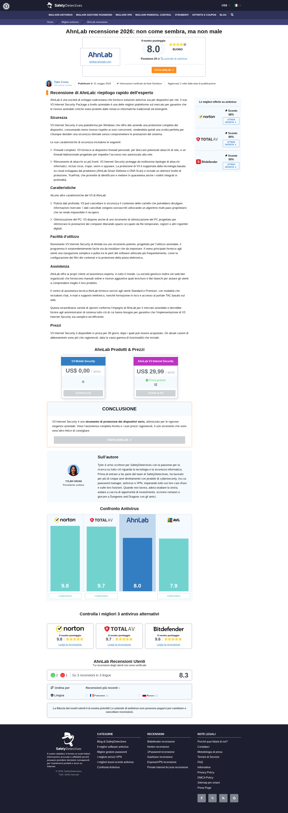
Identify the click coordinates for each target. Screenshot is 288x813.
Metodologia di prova (210, 752)
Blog (223, 14)
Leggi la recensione (70, 644)
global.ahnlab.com (100, 61)
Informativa (204, 767)
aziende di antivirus (175, 58)
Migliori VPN (124, 14)
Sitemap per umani (209, 782)
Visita (118, 440)
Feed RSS (223, 798)
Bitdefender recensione (161, 741)
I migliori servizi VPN (109, 757)
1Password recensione (160, 752)
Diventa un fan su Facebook (202, 798)
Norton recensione (158, 746)
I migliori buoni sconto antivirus (115, 762)
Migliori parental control (153, 14)
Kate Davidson (154, 83)
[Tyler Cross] (73, 471)
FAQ (200, 762)
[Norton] (70, 630)
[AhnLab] (100, 55)
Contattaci (204, 746)
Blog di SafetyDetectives (111, 741)
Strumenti (182, 14)
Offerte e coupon (204, 14)
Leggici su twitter (212, 798)
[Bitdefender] (168, 630)
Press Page (204, 787)
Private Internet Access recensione (167, 767)
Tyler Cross (61, 82)
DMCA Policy (205, 777)
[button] (6, 6)
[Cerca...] (231, 15)
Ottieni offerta (230, 121)
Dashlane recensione (160, 757)
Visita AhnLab (163, 70)
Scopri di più (83, 393)
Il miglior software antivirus (112, 746)
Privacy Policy (206, 772)
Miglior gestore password (94, 14)
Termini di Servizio (208, 757)
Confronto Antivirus (108, 767)
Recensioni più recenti (102, 688)
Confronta (65, 596)
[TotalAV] (119, 630)
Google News (234, 798)
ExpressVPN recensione (161, 762)
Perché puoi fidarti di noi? (213, 741)
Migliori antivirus (60, 14)
